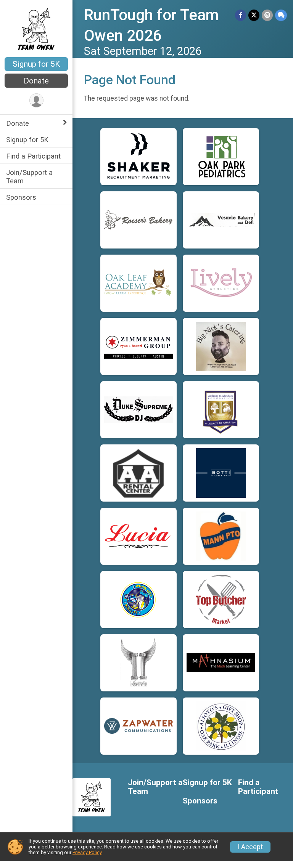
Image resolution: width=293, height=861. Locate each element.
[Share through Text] (281, 15)
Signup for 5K (36, 64)
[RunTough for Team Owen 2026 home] (36, 29)
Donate (36, 80)
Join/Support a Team (29, 176)
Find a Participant (33, 156)
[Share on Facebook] (240, 15)
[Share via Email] (267, 15)
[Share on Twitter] (253, 15)
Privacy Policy (86, 852)
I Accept (250, 847)
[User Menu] (36, 100)
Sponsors (21, 197)
